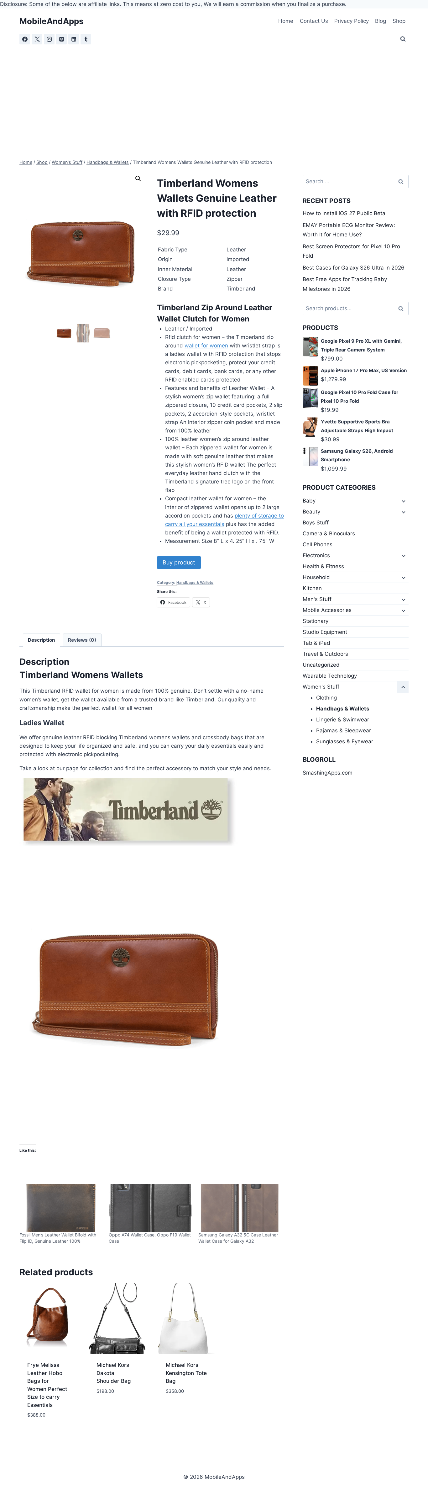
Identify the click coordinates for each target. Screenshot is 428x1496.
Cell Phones (317, 544)
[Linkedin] (73, 39)
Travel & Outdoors (325, 654)
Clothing (326, 698)
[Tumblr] (86, 39)
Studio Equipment (325, 632)
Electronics (316, 555)
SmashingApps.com (327, 773)
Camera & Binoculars (329, 533)
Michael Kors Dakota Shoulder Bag (114, 1373)
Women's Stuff (321, 687)
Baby (309, 501)
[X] (37, 39)
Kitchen (312, 588)
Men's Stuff (317, 599)
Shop (399, 21)
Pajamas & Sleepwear (343, 730)
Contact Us (314, 21)
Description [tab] (41, 640)
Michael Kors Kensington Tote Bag (186, 1373)
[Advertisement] (214, 91)
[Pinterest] (61, 39)
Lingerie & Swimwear (342, 719)
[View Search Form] (403, 39)
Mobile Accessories (327, 610)
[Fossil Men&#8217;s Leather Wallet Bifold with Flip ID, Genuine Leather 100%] (60, 1208)
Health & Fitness (323, 566)
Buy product (179, 562)
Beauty (311, 511)
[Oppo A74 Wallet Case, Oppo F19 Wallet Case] (150, 1208)
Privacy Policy (351, 21)
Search (403, 308)
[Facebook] (24, 39)
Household (316, 577)
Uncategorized (321, 665)
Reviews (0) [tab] (82, 640)
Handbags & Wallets (194, 582)
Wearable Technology (330, 676)
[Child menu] (403, 501)
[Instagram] (49, 39)
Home (285, 21)
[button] (138, 178)
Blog (380, 21)
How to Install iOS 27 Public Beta (344, 213)
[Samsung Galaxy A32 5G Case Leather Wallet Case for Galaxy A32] (239, 1208)
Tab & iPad (316, 643)
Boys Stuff (316, 522)
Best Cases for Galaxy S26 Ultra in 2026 (354, 268)
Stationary (315, 621)
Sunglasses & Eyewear (344, 741)
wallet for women (206, 345)
